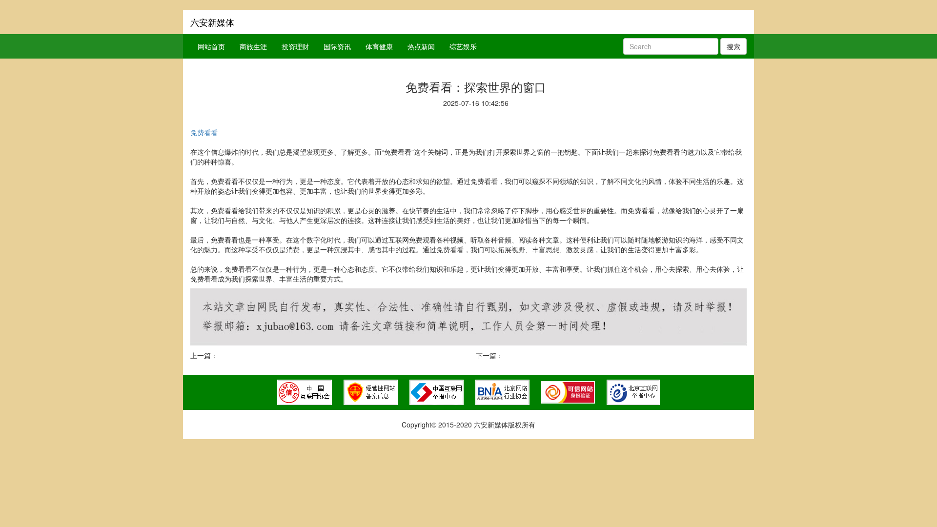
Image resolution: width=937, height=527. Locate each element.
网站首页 (211, 46)
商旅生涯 (253, 46)
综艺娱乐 (463, 46)
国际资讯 (337, 46)
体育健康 (379, 46)
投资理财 (295, 46)
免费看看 (204, 132)
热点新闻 (421, 46)
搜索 (733, 46)
